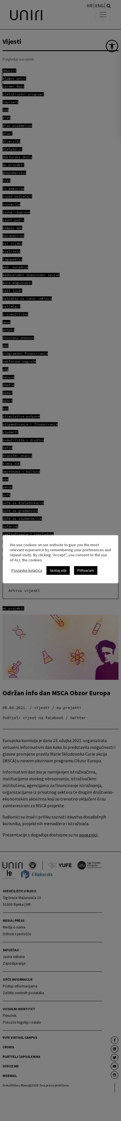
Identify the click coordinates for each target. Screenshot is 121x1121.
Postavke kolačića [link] (26, 570)
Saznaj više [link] (58, 570)
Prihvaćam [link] (85, 570)
